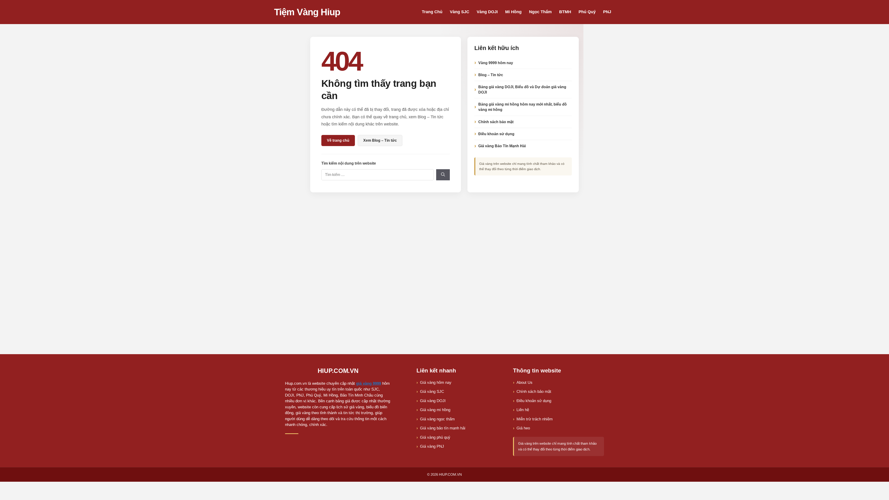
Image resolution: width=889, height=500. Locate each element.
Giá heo (523, 428)
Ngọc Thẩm (540, 11)
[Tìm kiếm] (443, 174)
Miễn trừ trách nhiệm (534, 419)
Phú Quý (587, 11)
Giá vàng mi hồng (435, 410)
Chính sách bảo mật (495, 122)
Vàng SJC (459, 11)
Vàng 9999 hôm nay (495, 63)
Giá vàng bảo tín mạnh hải (442, 428)
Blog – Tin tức (490, 75)
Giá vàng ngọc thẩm (437, 419)
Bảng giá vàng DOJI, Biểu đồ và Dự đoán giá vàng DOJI (522, 89)
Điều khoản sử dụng (496, 134)
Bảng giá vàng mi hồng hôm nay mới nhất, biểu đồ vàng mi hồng (522, 107)
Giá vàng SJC (432, 391)
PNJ (607, 11)
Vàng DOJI (487, 11)
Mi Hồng (513, 11)
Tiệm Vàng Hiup (307, 12)
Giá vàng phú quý (435, 437)
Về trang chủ (338, 140)
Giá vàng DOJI (433, 401)
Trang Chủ (432, 11)
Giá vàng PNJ (432, 446)
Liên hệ (522, 410)
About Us (524, 382)
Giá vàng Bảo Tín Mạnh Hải (502, 146)
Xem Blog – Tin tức (380, 140)
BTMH (565, 11)
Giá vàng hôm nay (435, 382)
